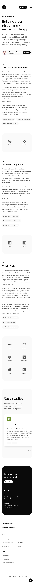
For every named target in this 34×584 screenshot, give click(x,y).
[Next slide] (29, 430)
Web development (7, 539)
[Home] (4, 7)
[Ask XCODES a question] (31, 580)
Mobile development (7, 542)
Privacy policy (5, 559)
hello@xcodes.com (9, 527)
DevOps (20, 542)
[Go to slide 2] (30, 450)
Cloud (20, 546)
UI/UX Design (5, 546)
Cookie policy (5, 555)
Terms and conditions (8, 562)
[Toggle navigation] (31, 7)
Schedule (26, 52)
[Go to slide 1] (28, 450)
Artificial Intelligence (24, 539)
